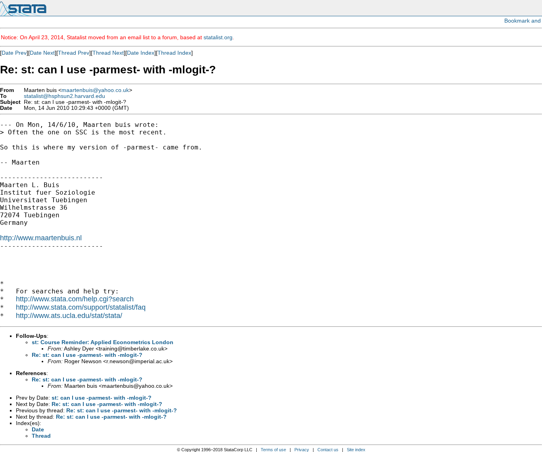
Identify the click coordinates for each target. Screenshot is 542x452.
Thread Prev (73, 53)
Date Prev (14, 53)
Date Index (140, 53)
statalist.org (218, 37)
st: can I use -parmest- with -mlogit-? (102, 398)
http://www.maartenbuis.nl (41, 238)
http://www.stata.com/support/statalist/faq (81, 307)
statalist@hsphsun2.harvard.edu (64, 96)
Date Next (42, 53)
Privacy (301, 449)
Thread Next (108, 53)
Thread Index (174, 53)
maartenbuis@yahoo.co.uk (95, 90)
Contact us (327, 449)
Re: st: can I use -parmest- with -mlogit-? (87, 355)
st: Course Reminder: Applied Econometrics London (102, 342)
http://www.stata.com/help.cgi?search (75, 299)
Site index (356, 449)
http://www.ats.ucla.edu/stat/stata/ (69, 316)
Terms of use (273, 449)
